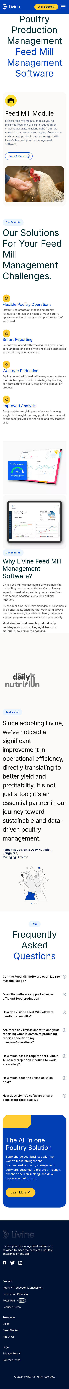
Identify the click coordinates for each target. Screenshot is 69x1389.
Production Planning (15, 1294)
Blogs (6, 1323)
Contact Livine (11, 1360)
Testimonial (12, 712)
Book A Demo (17, 156)
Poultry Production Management (23, 1287)
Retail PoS (9, 1300)
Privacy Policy (11, 1353)
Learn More (19, 1192)
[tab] (32, 903)
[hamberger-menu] (63, 6)
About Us (8, 1336)
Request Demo (12, 1307)
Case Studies (10, 1330)
